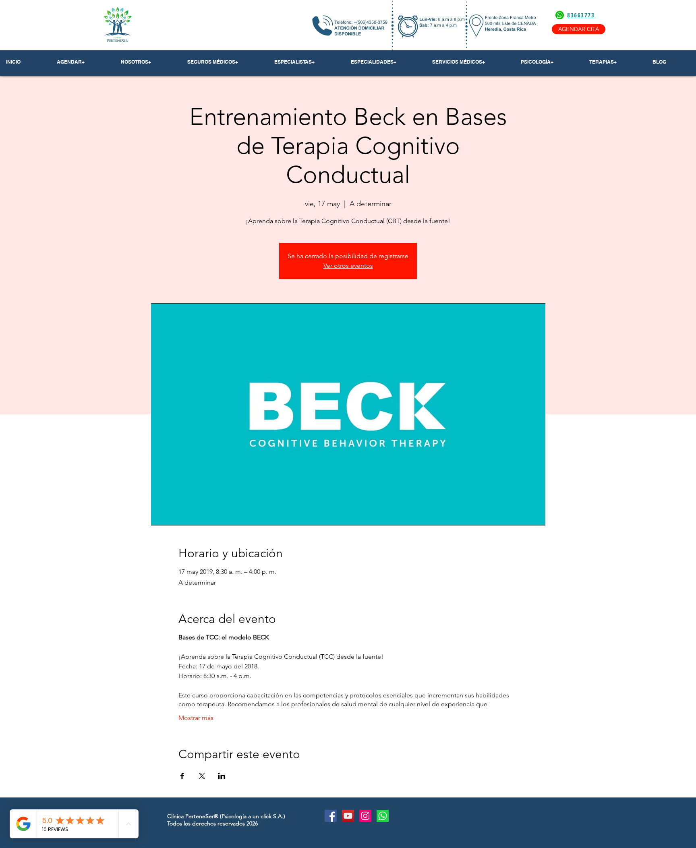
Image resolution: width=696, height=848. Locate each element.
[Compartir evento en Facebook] (182, 776)
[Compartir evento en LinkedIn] (222, 776)
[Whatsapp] (383, 816)
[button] (148, 62)
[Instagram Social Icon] (365, 816)
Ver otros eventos (348, 265)
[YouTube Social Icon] (348, 816)
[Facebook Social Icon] (331, 816)
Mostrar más (195, 718)
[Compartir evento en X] (202, 776)
